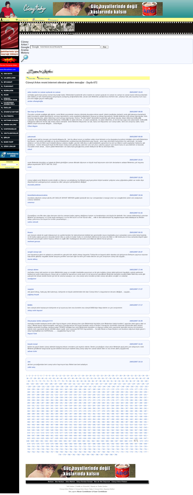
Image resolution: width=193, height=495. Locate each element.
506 (94, 425)
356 (122, 408)
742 (103, 449)
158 (47, 389)
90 (108, 381)
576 (56, 433)
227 (126, 395)
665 (107, 441)
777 (145, 452)
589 (117, 433)
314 (47, 405)
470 (47, 422)
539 (126, 427)
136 (66, 386)
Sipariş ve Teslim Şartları (99, 486)
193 (89, 392)
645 (136, 438)
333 (136, 405)
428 (94, 416)
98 (138, 381)
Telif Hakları (70, 486)
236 (47, 397)
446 (56, 419)
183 (42, 392)
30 (128, 376)
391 (42, 414)
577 (61, 433)
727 (33, 449)
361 (145, 408)
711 (80, 446)
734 (66, 449)
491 (145, 422)
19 (87, 376)
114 (87, 384)
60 (118, 378)
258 (28, 400)
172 (112, 389)
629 (61, 438)
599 (42, 435)
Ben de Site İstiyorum (102, 481)
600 (47, 435)
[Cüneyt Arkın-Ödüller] (9, 109)
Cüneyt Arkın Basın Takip (84, 489)
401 (89, 414)
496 (47, 425)
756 (47, 452)
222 (103, 395)
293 (70, 403)
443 (42, 419)
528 (75, 427)
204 (140, 392)
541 (136, 427)
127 (147, 384)
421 (61, 416)
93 (119, 381)
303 (117, 403)
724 (140, 446)
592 (131, 433)
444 (47, 419)
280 (131, 400)
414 (28, 416)
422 (66, 416)
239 (61, 397)
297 (89, 403)
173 (117, 389)
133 (52, 386)
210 (47, 395)
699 (145, 444)
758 (56, 452)
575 (52, 433)
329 (117, 405)
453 (89, 419)
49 (76, 378)
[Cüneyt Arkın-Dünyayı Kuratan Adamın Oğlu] (9, 105)
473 (61, 422)
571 (33, 433)
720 (122, 446)
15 (72, 376)
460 (122, 419)
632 (75, 438)
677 (42, 444)
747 (126, 449)
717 (108, 446)
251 (117, 397)
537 (117, 427)
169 (98, 389)
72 (40, 381)
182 (38, 392)
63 (129, 378)
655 (60, 441)
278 (122, 400)
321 (80, 405)
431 (108, 416)
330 (122, 405)
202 (131, 392)
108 (60, 384)
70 (32, 381)
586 (103, 433)
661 (88, 441)
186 (56, 392)
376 (94, 411)
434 (122, 416)
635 (89, 438)
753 (33, 452)
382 (122, 411)
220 (94, 395)
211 (52, 395)
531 (89, 427)
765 (89, 452)
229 (136, 395)
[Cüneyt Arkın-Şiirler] (9, 139)
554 (75, 430)
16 (75, 376)
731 (52, 449)
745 (117, 449)
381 (117, 411)
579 (70, 433)
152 (141, 386)
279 (126, 400)
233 (33, 397)
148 (122, 386)
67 (144, 378)
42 (50, 378)
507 (98, 425)
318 (66, 405)
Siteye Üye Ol (23, 20)
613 (108, 435)
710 (75, 446)
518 (28, 427)
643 (126, 438)
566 (131, 430)
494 (38, 425)
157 (42, 389)
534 (103, 427)
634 (84, 438)
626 (47, 438)
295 (80, 403)
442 (38, 419)
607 (80, 435)
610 (94, 435)
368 (56, 411)
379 (108, 411)
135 (62, 386)
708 (66, 446)
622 (28, 438)
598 (38, 435)
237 (52, 397)
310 (28, 405)
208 (38, 395)
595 (145, 433)
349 (89, 408)
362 (28, 411)
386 (140, 411)
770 (112, 452)
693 (117, 444)
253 (126, 397)
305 (126, 403)
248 (103, 397)
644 (131, 438)
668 (121, 441)
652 (46, 441)
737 (80, 449)
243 (80, 397)
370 (66, 411)
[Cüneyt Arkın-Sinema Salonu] (9, 126)
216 (75, 395)
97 (134, 381)
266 (66, 400)
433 (117, 416)
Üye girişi (6, 20)
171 (108, 389)
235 (42, 397)
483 (108, 422)
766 (94, 452)
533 (98, 427)
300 (103, 403)
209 (42, 395)
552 (66, 430)
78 (63, 381)
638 (103, 438)
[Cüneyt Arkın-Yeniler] (9, 62)
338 (38, 408)
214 (66, 395)
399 (80, 414)
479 (89, 422)
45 (61, 378)
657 (70, 441)
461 (126, 419)
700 (28, 446)
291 (61, 403)
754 (38, 452)
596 (28, 435)
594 (140, 433)
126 (143, 384)
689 (98, 444)
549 (52, 430)
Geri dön (32, 78)
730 (47, 449)
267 (70, 400)
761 (70, 452)
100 (146, 381)
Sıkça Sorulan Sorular (84, 481)
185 (52, 392)
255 (136, 397)
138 (76, 386)
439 (145, 416)
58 (110, 378)
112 (78, 384)
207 (33, 395)
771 (117, 452)
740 (94, 449)
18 (83, 376)
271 (89, 400)
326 (103, 405)
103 (37, 384)
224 (112, 395)
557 (89, 430)
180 (28, 392)
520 (38, 427)
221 (98, 395)
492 (28, 425)
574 (47, 433)
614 (112, 435)
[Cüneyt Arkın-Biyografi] (9, 84)
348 (84, 408)
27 (117, 376)
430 (103, 416)
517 (145, 425)
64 (133, 378)
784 (87, 455)
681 (61, 444)
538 (122, 427)
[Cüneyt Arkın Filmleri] (9, 88)
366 (47, 411)
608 (84, 435)
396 (66, 414)
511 (117, 425)
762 (75, 452)
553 (70, 430)
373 (80, 411)
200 (122, 392)
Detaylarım (54, 20)
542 (140, 427)
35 (147, 376)
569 (145, 430)
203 (136, 392)
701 (33, 446)
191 (80, 392)
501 (70, 425)
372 (75, 411)
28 (121, 376)
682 (66, 444)
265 (61, 400)
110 (69, 384)
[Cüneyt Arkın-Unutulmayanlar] (9, 135)
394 (56, 414)
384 (131, 411)
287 (42, 403)
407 (117, 414)
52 (88, 378)
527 (70, 427)
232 (28, 397)
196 (103, 392)
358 (131, 408)
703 (42, 446)
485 (117, 422)
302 (112, 403)
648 (28, 441)
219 (89, 395)
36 (27, 378)
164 (75, 389)
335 (145, 405)
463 (136, 419)
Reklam (51, 481)
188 (66, 392)
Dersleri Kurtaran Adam (8, 65)
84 (85, 381)
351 (98, 408)
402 (94, 414)
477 (80, 422)
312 (37, 405)
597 (33, 435)
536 (112, 427)
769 (108, 452)
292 (66, 403)
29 (124, 376)
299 (98, 403)
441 (33, 419)
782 (78, 455)
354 (112, 408)
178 (140, 389)
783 (83, 455)
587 (108, 433)
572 (38, 433)
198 (112, 392)
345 (70, 408)
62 (125, 378)
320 (75, 405)
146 (113, 386)
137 (71, 386)
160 (56, 389)
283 (145, 400)
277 (117, 400)
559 (98, 430)
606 (75, 435)
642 (122, 438)
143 (99, 386)
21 (94, 376)
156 (38, 389)
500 (66, 425)
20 (90, 376)
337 (33, 408)
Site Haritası (59, 481)
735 (70, 449)
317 (61, 405)
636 (94, 438)
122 (124, 384)
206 (28, 395)
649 (32, 441)
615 (117, 435)
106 (51, 384)
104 (41, 384)
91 (112, 381)
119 (110, 384)
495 (42, 425)
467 (33, 422)
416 (38, 416)
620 (140, 435)
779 (64, 455)
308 (140, 403)
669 (126, 441)
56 (103, 378)
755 (42, 452)
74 (48, 381)
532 (94, 427)
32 (136, 376)
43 (54, 378)
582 (84, 433)
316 (56, 405)
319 (70, 405)
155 (33, 389)
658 (74, 441)
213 (61, 395)
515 (136, 425)
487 (126, 422)
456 (103, 419)
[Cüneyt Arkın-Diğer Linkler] (9, 148)
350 (94, 408)
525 (61, 427)
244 (84, 397)
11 (56, 376)
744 (112, 449)
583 (89, 433)
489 (136, 422)
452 (84, 419)
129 (34, 386)
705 (52, 446)
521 (42, 427)
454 (94, 419)
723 (136, 446)
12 (60, 376)
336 (28, 408)
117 (101, 384)
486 (122, 422)
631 (70, 438)
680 (56, 444)
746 (122, 449)
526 (66, 427)
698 (140, 444)
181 (33, 392)
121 (119, 384)
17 (79, 376)
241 (70, 397)
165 (80, 389)
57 (107, 378)
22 (98, 376)
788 (106, 455)
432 (112, 416)
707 (61, 446)
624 (38, 438)
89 (104, 381)
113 (83, 384)
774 (131, 452)
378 (103, 411)
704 (47, 446)
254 (131, 397)
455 (98, 419)
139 (80, 386)
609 (89, 435)
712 (84, 446)
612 (103, 435)
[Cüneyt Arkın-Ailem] (9, 96)
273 (98, 400)
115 (92, 384)
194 (94, 392)
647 (145, 438)
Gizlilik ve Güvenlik (82, 486)
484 (112, 422)
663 (98, 441)
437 (136, 416)
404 (103, 414)
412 (140, 414)
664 (102, 441)
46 (65, 378)
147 (118, 386)
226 (122, 395)
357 (126, 408)
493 (33, 425)
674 (28, 444)
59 (114, 378)
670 (130, 441)
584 (94, 433)
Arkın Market (39, 20)
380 (112, 411)
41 (46, 378)
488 (131, 422)
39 (39, 378)
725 (145, 446)
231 (145, 395)
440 (28, 419)
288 (47, 403)
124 (133, 384)
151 (136, 386)
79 (66, 381)
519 (33, 427)
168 (94, 389)
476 (75, 422)
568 (140, 430)
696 (131, 444)
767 (98, 452)
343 (61, 408)
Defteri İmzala (44, 78)
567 (136, 430)
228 (131, 395)
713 (89, 446)
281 (136, 400)
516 (140, 425)
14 (68, 376)
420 (56, 416)
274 (103, 400)
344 (66, 408)
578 (66, 433)
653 (51, 441)
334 (140, 405)
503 (80, 425)
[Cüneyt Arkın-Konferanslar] (9, 130)
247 (98, 397)
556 (84, 430)
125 (138, 384)
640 (112, 438)
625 (42, 438)
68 (148, 378)
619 (136, 435)
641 (117, 438)
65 (137, 378)
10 (53, 376)
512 (122, 425)
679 (52, 444)
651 (42, 441)
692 (112, 444)
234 (38, 397)
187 (61, 392)
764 (84, 452)
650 (37, 441)
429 (98, 416)
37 (31, 378)
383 (126, 411)
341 (52, 408)
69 (29, 381)
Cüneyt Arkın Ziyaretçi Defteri (104, 489)
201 (126, 392)
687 (89, 444)
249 (108, 397)
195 (98, 392)
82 (78, 381)
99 (142, 381)
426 (84, 416)
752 (28, 452)
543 (145, 427)
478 (84, 422)
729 (42, 449)
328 (112, 405)
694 (122, 444)
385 (136, 411)
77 (59, 381)
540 (131, 427)
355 (117, 408)
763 (80, 452)
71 (36, 381)
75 (51, 381)
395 (61, 414)
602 (56, 435)
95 (127, 381)
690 (103, 444)
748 (131, 449)
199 (117, 392)
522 (47, 427)
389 (33, 414)
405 (108, 414)
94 (123, 381)
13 (64, 376)
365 (42, 411)
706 (56, 446)
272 (94, 400)
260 (38, 400)
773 (126, 452)
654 (56, 441)
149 (127, 386)
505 (89, 425)
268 (75, 400)
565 (126, 430)
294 (75, 403)
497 (52, 425)
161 (61, 389)
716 (103, 446)
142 (94, 386)
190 (75, 392)
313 (42, 405)
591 (126, 433)
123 (129, 384)
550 (56, 430)
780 (69, 455)
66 (140, 378)
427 (89, 416)
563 (117, 430)
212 (56, 395)
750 (140, 449)
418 (47, 416)
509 (108, 425)
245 (89, 397)
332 (131, 405)
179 (145, 389)
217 (80, 395)
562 (112, 430)
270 (84, 400)
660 (84, 441)
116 (96, 384)
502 (75, 425)
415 (33, 416)
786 (97, 455)
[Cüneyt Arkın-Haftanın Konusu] (9, 122)
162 (66, 389)
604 (66, 435)
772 (122, 452)
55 (99, 378)
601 (52, 435)
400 (84, 414)
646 (140, 438)
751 (145, 449)
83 (81, 381)
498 (56, 425)
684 (75, 444)
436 (131, 416)
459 (117, 419)
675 (33, 444)
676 (38, 444)
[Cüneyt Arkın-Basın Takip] (9, 144)
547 (42, 430)
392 (47, 414)
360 (140, 408)
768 (103, 452)
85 (89, 381)
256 (140, 397)
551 (61, 430)
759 (61, 452)
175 (126, 389)
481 (98, 422)
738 (84, 449)
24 (105, 376)
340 (47, 408)
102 (32, 384)
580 (75, 433)
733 (61, 449)
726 (28, 449)
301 (108, 403)
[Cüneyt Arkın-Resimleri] (9, 92)
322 (84, 405)
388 (28, 414)
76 (55, 381)
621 (145, 435)
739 (89, 449)
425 (80, 416)
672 (141, 441)
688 (94, 444)
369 (61, 411)
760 (66, 452)
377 (98, 411)
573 (42, 433)
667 (116, 441)
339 (42, 408)
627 (52, 438)
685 (80, 444)
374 (84, 411)
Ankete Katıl (9, 167)
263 (52, 400)
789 (111, 455)
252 (122, 397)
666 (112, 441)
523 (52, 427)
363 (33, 411)
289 (52, 403)
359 (136, 408)
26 (113, 376)
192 (84, 392)
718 (112, 446)
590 (122, 433)
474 (66, 422)
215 (70, 395)
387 (145, 411)
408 (122, 414)
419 (52, 416)
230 (140, 395)
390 (38, 414)
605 (70, 435)
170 (103, 389)
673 (146, 441)
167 (89, 389)
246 (94, 397)
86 (93, 381)
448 (66, 419)
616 (122, 435)
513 (126, 425)
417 (42, 416)
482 (103, 422)
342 (56, 408)
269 (80, 400)
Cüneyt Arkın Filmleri (119, 481)
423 (70, 416)
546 (38, 430)
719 (117, 446)
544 (28, 430)
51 (84, 378)
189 (70, 392)
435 (126, 416)
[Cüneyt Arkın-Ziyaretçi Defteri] (9, 113)
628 (56, 438)
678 (47, 444)
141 (90, 386)
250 (112, 397)
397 (70, 414)
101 (27, 384)
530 (84, 427)
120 (115, 384)
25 (109, 376)
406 (112, 414)
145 (108, 386)
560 (103, 430)
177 (136, 389)
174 (122, 389)
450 (75, 419)
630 (66, 438)
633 (80, 438)
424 (75, 416)
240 (66, 397)
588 (112, 433)
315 (52, 405)
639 (108, 438)
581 (80, 433)
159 (52, 389)
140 (85, 386)
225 (117, 395)
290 (56, 403)
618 (131, 435)
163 (70, 389)
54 (95, 378)
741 (98, 449)
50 (80, 378)
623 (33, 438)
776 (140, 452)
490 (140, 422)
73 (44, 381)
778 (59, 455)
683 (70, 444)
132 (48, 386)
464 (140, 419)
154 (28, 389)
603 (61, 435)
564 (122, 430)
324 (94, 405)
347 (80, 408)
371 (70, 411)
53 (91, 378)
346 (75, 408)
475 (70, 422)
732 (56, 449)
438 (140, 416)
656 (65, 441)
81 (74, 381)
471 (52, 422)
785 (92, 455)
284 (28, 403)
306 (131, 403)
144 (104, 386)
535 (108, 427)
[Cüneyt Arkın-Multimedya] (9, 118)
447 (61, 419)
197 (108, 392)
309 (145, 403)
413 (145, 414)
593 (136, 433)
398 (75, 414)
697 (136, 444)
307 (136, 403)
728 (38, 449)
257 (145, 397)
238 (56, 397)
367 (52, 411)
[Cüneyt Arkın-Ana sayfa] (9, 75)
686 (84, 444)
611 (98, 435)
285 (33, 403)
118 (105, 384)
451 (80, 419)
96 (130, 381)
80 (70, 381)
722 (131, 446)
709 (70, 446)
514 (131, 425)
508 (103, 425)
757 (52, 452)
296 (84, 403)
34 (143, 376)
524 (56, 427)
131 (43, 386)
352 (103, 408)
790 (115, 455)
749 (136, 449)
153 (146, 386)
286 (38, 403)
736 (75, 449)
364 (38, 411)
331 (126, 405)
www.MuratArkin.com (8, 69)
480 (94, 422)
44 (58, 378)
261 (42, 400)
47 (69, 378)
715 (98, 446)
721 (126, 446)
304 (122, 403)
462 (131, 419)
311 (33, 405)
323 (89, 405)
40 (42, 378)
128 (29, 386)
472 (56, 422)
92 (115, 381)
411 (136, 414)
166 (84, 389)
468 (38, 422)
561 (108, 430)
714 (94, 446)
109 (65, 384)
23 (102, 376)
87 (97, 381)
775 (136, 452)
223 (108, 395)
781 (73, 455)
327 (108, 405)
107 (55, 384)
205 (145, 392)
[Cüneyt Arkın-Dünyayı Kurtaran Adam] (9, 101)
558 (94, 430)
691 (108, 444)
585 (98, 433)
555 (80, 430)
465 (145, 419)
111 (74, 384)
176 (131, 389)
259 (33, 400)
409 (126, 414)
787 (101, 455)
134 (57, 386)
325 (98, 405)
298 (94, 403)
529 (80, 427)
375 (89, 411)
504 (84, 425)
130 (38, 386)
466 (28, 422)
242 (75, 397)
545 (33, 430)
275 (108, 400)
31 (132, 376)
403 (98, 414)
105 (46, 384)
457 (108, 419)
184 (47, 392)
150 (132, 386)
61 (122, 378)
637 (98, 438)
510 (112, 425)
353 (108, 408)
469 (42, 422)
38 (35, 378)
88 (100, 381)
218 (84, 395)
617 (126, 435)
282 (140, 400)
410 (131, 414)
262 (47, 400)
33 (139, 376)
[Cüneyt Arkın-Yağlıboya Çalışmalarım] (9, 79)
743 (108, 449)
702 (38, 446)
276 (112, 400)
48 (73, 378)
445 (52, 419)
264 (56, 400)
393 (52, 414)
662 (93, 441)
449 (70, 419)
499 (61, 425)
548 (47, 430)
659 (79, 441)
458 (112, 419)
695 (126, 444)
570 (28, 433)
